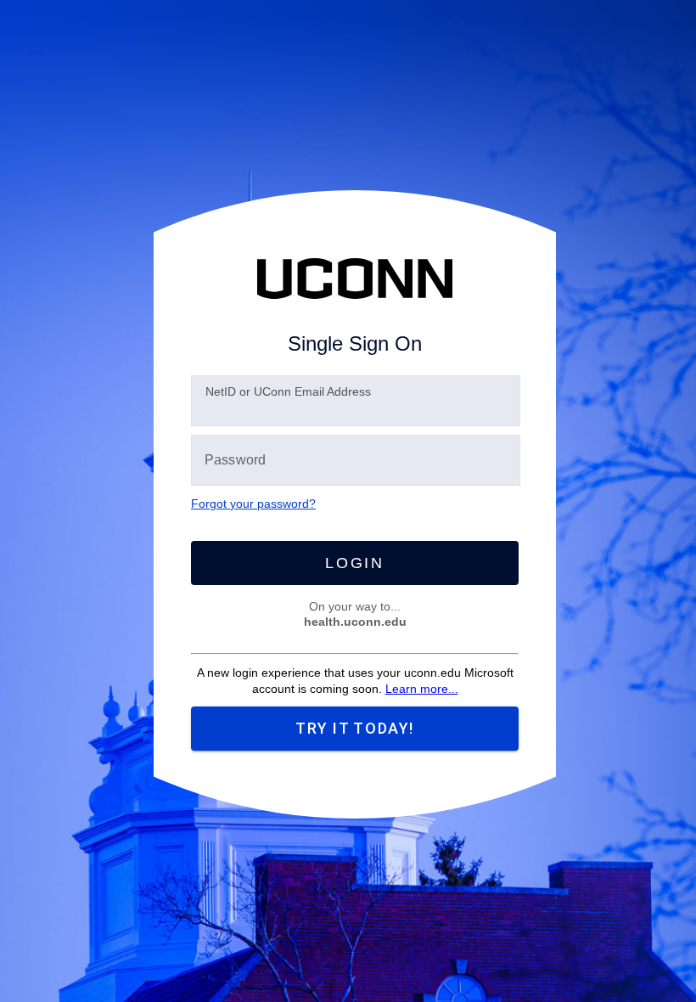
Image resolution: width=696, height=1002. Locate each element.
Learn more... (421, 688)
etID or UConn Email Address (288, 391)
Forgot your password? (253, 503)
